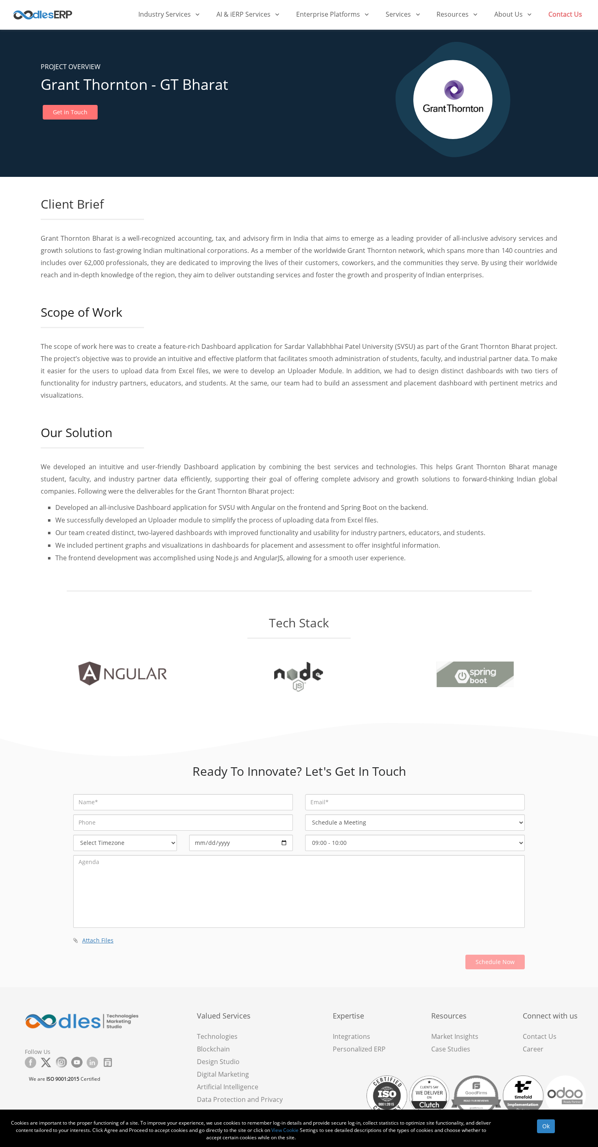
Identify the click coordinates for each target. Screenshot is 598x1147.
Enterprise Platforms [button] (329, 14)
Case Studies (450, 1049)
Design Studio (218, 1061)
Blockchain (213, 1049)
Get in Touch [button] (70, 112)
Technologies (217, 1036)
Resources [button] (453, 14)
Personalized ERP (359, 1049)
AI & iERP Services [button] (244, 14)
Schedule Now (495, 962)
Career (533, 1049)
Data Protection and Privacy (240, 1099)
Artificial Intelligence (227, 1086)
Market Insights (454, 1036)
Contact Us (565, 14)
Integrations (351, 1036)
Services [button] (399, 14)
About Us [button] (509, 14)
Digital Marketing (223, 1074)
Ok (546, 1126)
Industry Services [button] (165, 14)
